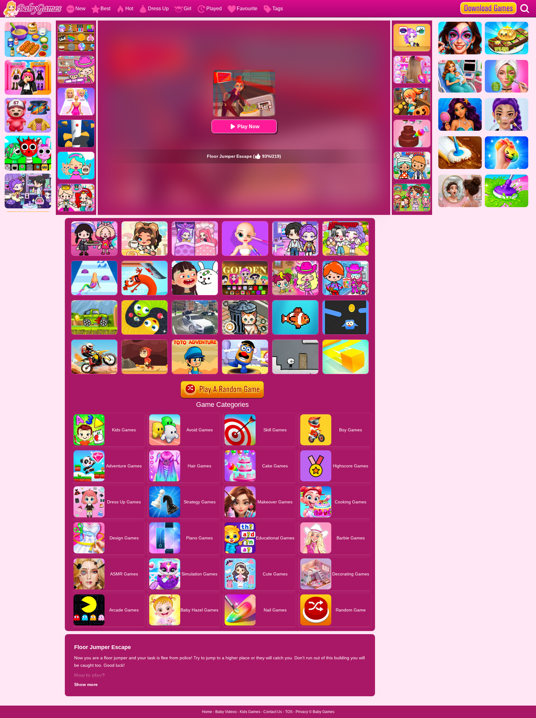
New (80, 8)
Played (214, 8)
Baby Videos (226, 712)
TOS (289, 712)
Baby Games (323, 712)
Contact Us (272, 712)
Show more (86, 684)
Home (207, 712)
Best (105, 8)
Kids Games (250, 712)
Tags (277, 8)
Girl (187, 8)
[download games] (488, 2)
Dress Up (158, 8)
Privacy (302, 712)
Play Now (248, 126)
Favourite (247, 8)
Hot (129, 8)
